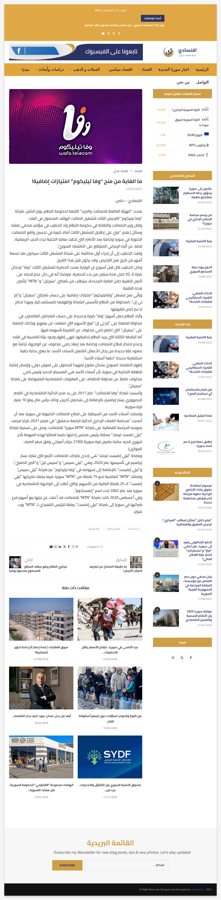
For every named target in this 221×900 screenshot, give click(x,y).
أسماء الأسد (133, 529)
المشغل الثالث (113, 529)
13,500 (161, 110)
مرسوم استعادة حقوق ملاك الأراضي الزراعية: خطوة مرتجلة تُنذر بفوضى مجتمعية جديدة (197, 494)
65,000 (161, 145)
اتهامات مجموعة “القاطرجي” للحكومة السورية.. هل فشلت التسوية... (41, 787)
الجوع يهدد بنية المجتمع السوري (201, 269)
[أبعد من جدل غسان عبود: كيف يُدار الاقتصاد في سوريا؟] (41, 688)
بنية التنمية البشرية (199, 241)
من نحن (183, 82)
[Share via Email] (51, 546)
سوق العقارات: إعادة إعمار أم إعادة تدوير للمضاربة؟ (41, 649)
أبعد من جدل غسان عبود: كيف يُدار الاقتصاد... (41, 716)
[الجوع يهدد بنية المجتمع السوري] (166, 273)
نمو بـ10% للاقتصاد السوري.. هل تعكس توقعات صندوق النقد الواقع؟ (124, 19)
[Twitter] (113, 33)
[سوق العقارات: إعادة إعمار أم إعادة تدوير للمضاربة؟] (41, 619)
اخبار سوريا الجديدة (173, 69)
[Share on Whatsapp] (55, 546)
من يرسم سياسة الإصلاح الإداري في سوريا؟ (200, 219)
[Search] (11, 95)
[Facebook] (119, 33)
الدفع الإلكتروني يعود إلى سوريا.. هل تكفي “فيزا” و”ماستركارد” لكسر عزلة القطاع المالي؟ (197, 550)
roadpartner (197, 889)
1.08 (163, 135)
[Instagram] (108, 33)
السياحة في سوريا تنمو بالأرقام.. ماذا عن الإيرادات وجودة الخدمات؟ (126, 26)
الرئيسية (202, 69)
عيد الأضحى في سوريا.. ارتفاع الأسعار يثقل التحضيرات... (110, 649)
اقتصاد (147, 69)
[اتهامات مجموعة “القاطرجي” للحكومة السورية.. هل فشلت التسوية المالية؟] (41, 757)
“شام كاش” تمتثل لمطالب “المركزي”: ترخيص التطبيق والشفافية (187, 522)
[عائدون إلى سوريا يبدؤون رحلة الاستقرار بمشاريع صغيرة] (166, 195)
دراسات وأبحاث (51, 69)
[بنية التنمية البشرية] (166, 247)
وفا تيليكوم (93, 529)
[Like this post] (73, 546)
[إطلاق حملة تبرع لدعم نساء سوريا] (166, 448)
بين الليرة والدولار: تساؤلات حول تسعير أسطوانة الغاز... (110, 718)
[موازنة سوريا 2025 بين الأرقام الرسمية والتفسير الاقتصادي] (166, 618)
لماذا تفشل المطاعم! (198, 416)
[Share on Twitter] (64, 546)
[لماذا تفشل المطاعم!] (166, 422)
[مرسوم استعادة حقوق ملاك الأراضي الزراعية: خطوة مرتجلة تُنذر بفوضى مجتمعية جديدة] (166, 492)
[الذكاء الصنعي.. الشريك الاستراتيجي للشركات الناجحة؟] (166, 299)
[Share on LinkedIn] (60, 546)
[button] (134, 18)
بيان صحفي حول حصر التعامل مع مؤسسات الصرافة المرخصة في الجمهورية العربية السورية (197, 585)
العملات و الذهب (86, 69)
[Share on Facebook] (68, 546)
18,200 (161, 122)
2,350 (162, 155)
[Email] (103, 33)
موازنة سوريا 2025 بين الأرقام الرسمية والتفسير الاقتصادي (198, 615)
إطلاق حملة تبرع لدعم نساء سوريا (197, 444)
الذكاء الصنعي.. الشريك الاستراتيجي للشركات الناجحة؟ (199, 297)
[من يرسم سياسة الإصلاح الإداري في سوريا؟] (166, 221)
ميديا (25, 69)
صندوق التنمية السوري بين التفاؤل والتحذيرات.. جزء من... (110, 787)
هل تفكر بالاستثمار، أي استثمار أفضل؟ (198, 392)
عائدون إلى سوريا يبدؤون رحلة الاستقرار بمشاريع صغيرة (197, 193)
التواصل (202, 82)
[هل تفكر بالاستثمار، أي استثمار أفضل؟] (166, 396)
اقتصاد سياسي (120, 69)
